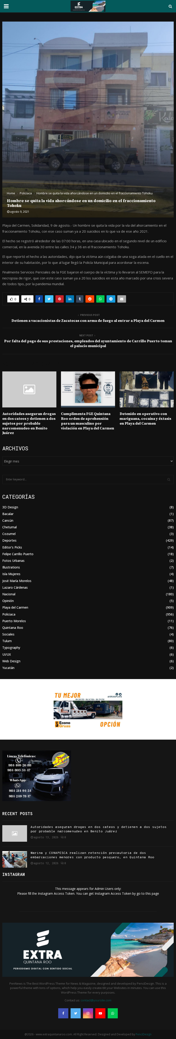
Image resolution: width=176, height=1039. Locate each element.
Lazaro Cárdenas (15, 587)
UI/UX (6, 654)
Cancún (7, 520)
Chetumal (9, 527)
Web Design (11, 661)
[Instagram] (88, 1013)
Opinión (8, 601)
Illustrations (11, 567)
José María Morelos (16, 581)
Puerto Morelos (14, 621)
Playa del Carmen (15, 607)
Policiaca (8, 614)
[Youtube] (100, 1013)
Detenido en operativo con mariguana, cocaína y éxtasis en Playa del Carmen (145, 419)
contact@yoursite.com (96, 1000)
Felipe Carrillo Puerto (17, 554)
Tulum (7, 641)
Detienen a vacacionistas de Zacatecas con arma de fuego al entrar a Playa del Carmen (88, 320)
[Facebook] (63, 1013)
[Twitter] (76, 1013)
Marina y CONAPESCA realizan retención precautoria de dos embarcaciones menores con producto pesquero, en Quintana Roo (92, 855)
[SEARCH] (169, 479)
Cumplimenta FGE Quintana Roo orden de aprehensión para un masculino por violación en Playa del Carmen (87, 421)
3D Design (10, 507)
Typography (11, 647)
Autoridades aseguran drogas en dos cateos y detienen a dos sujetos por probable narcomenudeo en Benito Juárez (29, 423)
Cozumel (9, 534)
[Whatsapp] (113, 1013)
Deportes (9, 540)
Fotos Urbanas (13, 560)
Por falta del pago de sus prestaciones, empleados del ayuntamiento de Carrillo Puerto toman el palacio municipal (88, 343)
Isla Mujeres (11, 574)
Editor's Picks (12, 547)
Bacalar (8, 514)
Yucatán (8, 668)
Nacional (8, 594)
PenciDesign (143, 1034)
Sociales (8, 634)
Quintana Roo (12, 627)
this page (152, 893)
